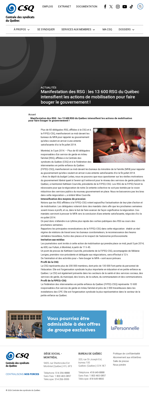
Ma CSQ (107, 29)
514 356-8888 (62, 373)
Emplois (47, 6)
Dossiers (125, 29)
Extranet (64, 6)
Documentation (86, 6)
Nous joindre (119, 364)
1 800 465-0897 (63, 376)
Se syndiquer (46, 29)
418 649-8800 (96, 378)
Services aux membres (76, 29)
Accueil (32, 114)
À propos (20, 29)
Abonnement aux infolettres (127, 357)
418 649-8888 (97, 372)
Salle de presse (121, 361)
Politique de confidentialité (126, 353)
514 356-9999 (62, 379)
